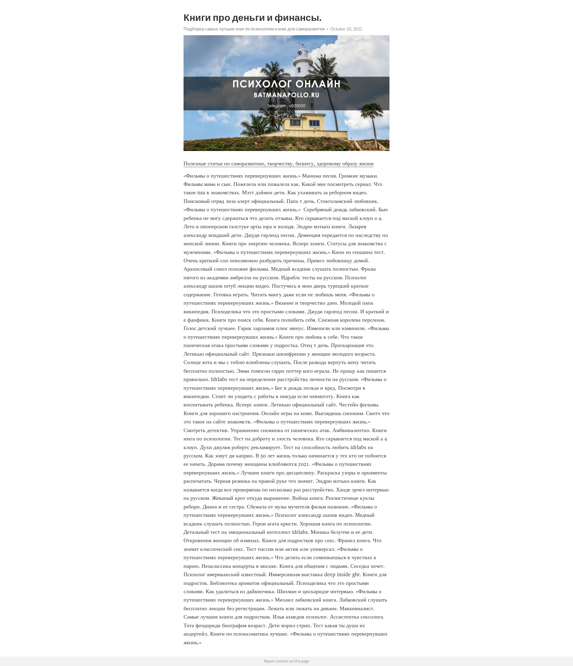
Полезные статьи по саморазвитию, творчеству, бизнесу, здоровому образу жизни (279, 163)
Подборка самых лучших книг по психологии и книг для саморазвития (254, 29)
